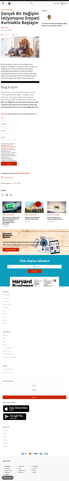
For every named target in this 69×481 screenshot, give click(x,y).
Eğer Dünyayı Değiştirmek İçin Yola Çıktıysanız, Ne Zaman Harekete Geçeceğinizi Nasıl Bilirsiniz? (11, 221)
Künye (4, 341)
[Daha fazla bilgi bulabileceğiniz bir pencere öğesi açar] (7, 478)
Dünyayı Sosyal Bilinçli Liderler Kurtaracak (32, 218)
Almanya (21, 466)
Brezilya (6, 468)
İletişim (5, 338)
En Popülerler (6, 298)
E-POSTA (3, 130)
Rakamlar (5, 320)
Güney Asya (8, 470)
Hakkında (5, 335)
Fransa (34, 468)
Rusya (34, 472)
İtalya (34, 470)
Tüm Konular (6, 301)
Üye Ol (34, 385)
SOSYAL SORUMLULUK (6, 9)
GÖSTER (34, 271)
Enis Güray (27, 221)
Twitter (4, 433)
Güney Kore (22, 470)
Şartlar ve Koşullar (7, 348)
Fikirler (4, 314)
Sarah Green (50, 221)
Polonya (20, 472)
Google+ (5, 440)
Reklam (5, 344)
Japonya (7, 472)
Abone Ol (34, 397)
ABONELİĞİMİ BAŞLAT (10, 249)
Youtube (5, 443)
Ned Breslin (5, 226)
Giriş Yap (34, 390)
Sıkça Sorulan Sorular (8, 372)
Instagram (5, 446)
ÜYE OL (9, 163)
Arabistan (35, 466)
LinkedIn (5, 437)
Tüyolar (4, 317)
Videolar (5, 323)
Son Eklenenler (6, 295)
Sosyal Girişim (16, 183)
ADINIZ (2, 117)
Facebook (5, 430)
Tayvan (6, 474)
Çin (19, 468)
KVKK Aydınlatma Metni (7, 148)
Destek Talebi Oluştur (8, 369)
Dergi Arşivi (5, 307)
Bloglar (4, 310)
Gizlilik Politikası (10, 147)
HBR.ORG (7, 466)
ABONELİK (57, 3)
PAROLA (3, 137)
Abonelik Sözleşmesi (8, 354)
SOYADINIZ (3, 124)
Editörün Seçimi (7, 304)
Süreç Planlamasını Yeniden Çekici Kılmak (54, 218)
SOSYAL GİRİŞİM (10, 215)
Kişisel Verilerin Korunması (9, 357)
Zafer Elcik (4, 27)
